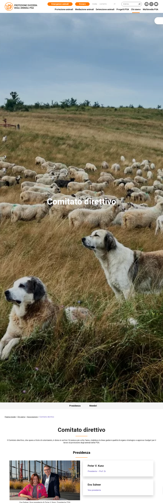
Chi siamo (21, 417)
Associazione (32, 417)
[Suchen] (139, 4)
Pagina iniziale (10, 417)
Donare (82, 4)
